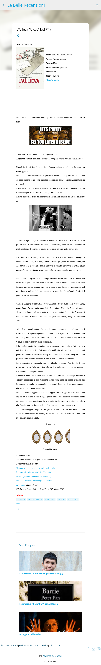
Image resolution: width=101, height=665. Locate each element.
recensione (72, 500)
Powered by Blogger (52, 655)
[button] (17, 36)
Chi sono (4, 645)
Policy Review (25, 645)
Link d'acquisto (52, 80)
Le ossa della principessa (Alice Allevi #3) (33, 472)
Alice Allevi (49, 500)
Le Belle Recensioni (26, 5)
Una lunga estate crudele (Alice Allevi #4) (33, 476)
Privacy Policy (41, 645)
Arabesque (21, 485)
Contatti (14, 645)
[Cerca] (97, 5)
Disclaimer (55, 645)
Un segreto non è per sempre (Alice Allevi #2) (35, 468)
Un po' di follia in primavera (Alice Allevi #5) (35, 481)
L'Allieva (61, 500)
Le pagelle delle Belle (30, 634)
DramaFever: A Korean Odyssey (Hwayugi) (41, 573)
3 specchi (21, 500)
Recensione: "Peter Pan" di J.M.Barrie (38, 603)
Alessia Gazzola (35, 500)
